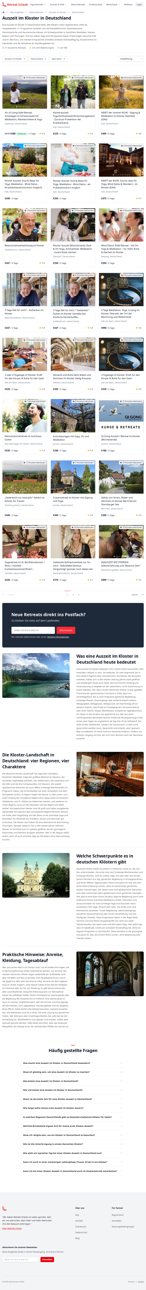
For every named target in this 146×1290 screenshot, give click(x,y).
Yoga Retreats (36, 4)
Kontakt (79, 1220)
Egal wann (57, 58)
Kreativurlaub (95, 4)
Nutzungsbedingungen (123, 1226)
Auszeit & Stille (57, 4)
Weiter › (135, 594)
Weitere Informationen (58, 637)
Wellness (128, 4)
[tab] (16, 106)
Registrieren (118, 1215)
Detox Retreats (78, 4)
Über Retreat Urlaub (12, 1228)
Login (139, 4)
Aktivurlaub (111, 4)
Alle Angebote (17, 12)
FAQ (77, 1215)
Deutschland (78, 12)
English (141, 1281)
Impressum (80, 1226)
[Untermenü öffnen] (46, 5)
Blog (77, 1238)
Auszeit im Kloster (57, 12)
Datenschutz (81, 1232)
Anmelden (117, 1220)
